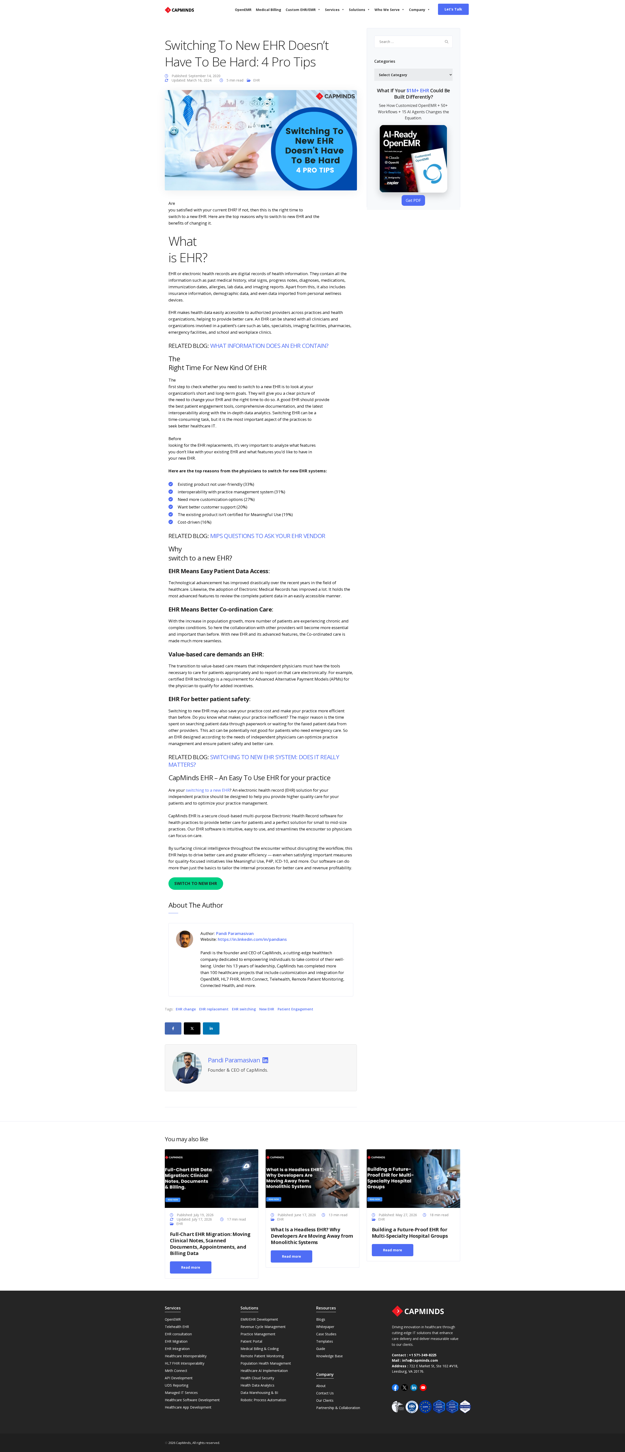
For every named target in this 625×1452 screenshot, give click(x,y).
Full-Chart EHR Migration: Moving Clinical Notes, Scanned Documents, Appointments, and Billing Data (210, 1243)
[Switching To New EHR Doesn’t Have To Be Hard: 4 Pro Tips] (261, 139)
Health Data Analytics (257, 1385)
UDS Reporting (176, 1385)
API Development (179, 1378)
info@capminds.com (420, 1360)
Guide (320, 1348)
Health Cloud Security (257, 1378)
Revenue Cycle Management (263, 1326)
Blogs (320, 1319)
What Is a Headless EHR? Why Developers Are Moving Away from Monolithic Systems (312, 1235)
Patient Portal (251, 1341)
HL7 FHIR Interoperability (184, 1363)
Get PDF (413, 200)
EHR (256, 80)
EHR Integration (177, 1348)
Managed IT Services (181, 1392)
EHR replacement (214, 1009)
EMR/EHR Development (259, 1319)
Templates (324, 1341)
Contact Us (325, 1393)
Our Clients (324, 1400)
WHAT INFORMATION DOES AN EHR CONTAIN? (269, 346)
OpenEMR (243, 9)
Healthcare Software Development (192, 1400)
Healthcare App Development (188, 1407)
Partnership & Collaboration (338, 1407)
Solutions (357, 9)
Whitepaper (325, 1326)
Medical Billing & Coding (259, 1348)
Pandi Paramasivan (234, 1060)
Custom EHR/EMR (301, 9)
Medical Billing (268, 9)
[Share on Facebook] (173, 1028)
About (321, 1385)
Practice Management (257, 1334)
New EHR (266, 1009)
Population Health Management (265, 1363)
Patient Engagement (295, 1009)
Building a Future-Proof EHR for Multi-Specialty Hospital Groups (410, 1232)
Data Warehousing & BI (259, 1392)
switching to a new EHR (208, 790)
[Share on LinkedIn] (211, 1028)
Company (417, 9)
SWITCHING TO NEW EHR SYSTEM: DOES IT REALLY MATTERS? (253, 760)
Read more (190, 1267)
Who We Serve (387, 9)
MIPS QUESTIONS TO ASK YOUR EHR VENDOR (267, 536)
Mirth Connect (176, 1370)
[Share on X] (192, 1028)
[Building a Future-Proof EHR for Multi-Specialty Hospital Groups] (413, 1178)
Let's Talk (453, 9)
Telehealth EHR (177, 1326)
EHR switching (244, 1009)
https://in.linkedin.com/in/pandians (252, 939)
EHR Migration (176, 1341)
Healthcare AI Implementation (264, 1370)
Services (332, 9)
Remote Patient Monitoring (262, 1356)
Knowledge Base (329, 1356)
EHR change (186, 1009)
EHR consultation (178, 1334)
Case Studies (326, 1334)
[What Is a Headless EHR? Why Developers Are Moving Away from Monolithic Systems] (312, 1178)
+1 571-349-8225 (423, 1355)
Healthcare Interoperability (186, 1356)
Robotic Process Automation (263, 1400)
